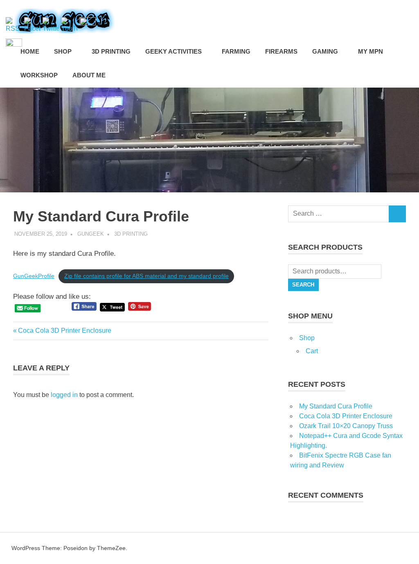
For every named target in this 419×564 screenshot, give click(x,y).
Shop (307, 337)
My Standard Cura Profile (335, 406)
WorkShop (39, 75)
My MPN (370, 51)
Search (303, 285)
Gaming (325, 51)
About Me (89, 75)
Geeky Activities (173, 51)
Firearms (281, 51)
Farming (236, 51)
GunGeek (90, 234)
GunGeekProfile (33, 276)
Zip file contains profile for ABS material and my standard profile (146, 276)
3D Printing (111, 51)
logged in (64, 394)
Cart (312, 350)
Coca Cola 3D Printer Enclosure (64, 330)
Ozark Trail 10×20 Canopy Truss (346, 425)
